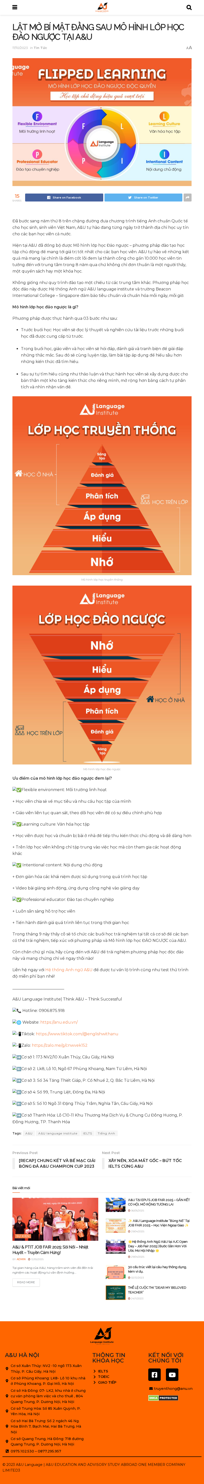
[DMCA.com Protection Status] (163, 1398)
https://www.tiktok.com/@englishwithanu (77, 1034)
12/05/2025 (37, 1259)
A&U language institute (57, 1133)
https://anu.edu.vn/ (59, 1022)
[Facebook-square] (154, 1374)
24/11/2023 (136, 1298)
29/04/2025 (137, 1231)
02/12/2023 (137, 1277)
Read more (26, 1282)
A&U (29, 1133)
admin (21, 1259)
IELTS (87, 1133)
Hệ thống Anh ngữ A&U (69, 969)
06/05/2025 (137, 1210)
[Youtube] (172, 1374)
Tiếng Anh (106, 1133)
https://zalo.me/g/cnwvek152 (60, 1045)
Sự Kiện (23, 1236)
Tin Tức (40, 48)
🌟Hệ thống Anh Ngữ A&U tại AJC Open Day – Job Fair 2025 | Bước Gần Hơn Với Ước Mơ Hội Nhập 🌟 (158, 1246)
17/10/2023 (20, 48)
